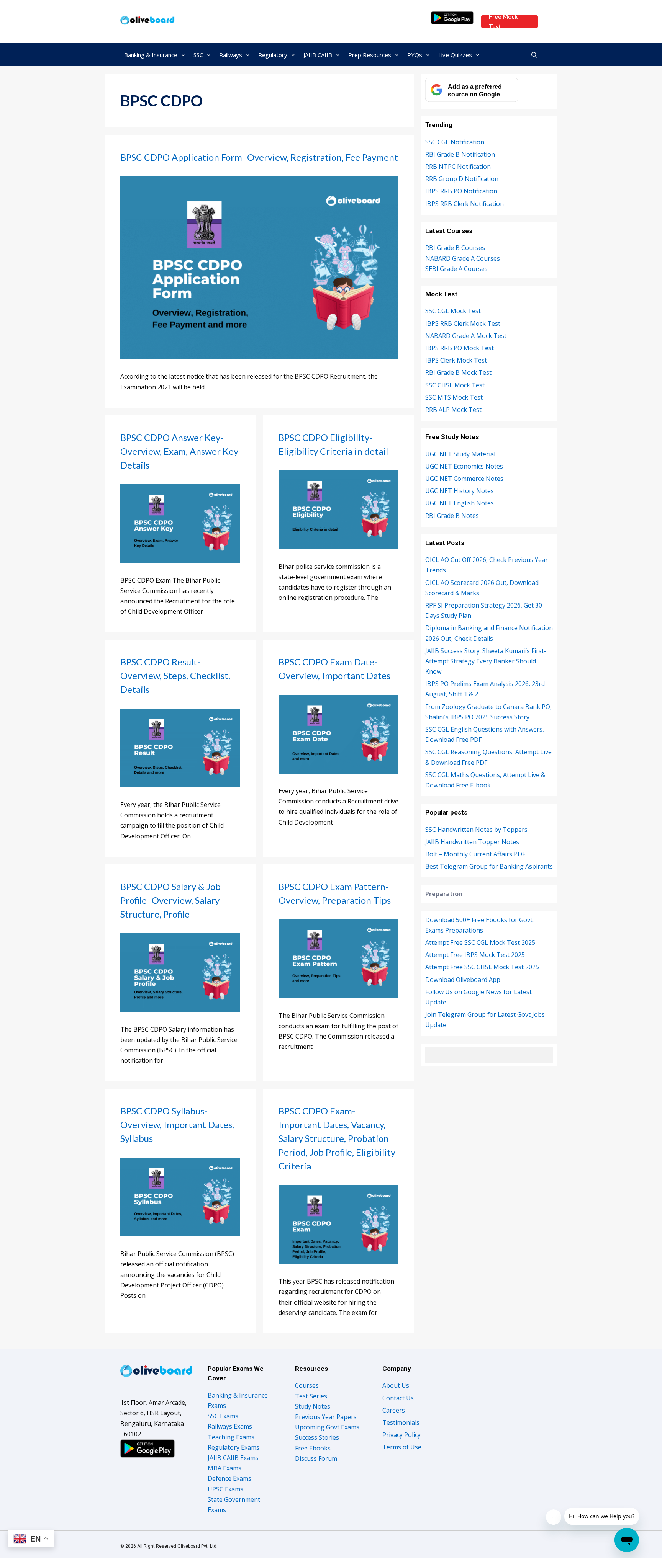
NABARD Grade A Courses (462, 258)
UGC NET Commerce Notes (464, 478)
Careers (393, 1410)
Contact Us (398, 1398)
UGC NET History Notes (459, 491)
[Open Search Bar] (534, 54)
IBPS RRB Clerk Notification (464, 203)
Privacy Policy (401, 1435)
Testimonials (400, 1422)
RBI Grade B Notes (452, 515)
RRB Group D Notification (461, 179)
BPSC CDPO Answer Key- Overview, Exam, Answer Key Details (179, 451)
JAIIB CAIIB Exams (233, 1457)
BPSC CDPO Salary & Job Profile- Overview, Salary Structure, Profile (170, 900)
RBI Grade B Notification (460, 154)
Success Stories (317, 1437)
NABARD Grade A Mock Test (465, 336)
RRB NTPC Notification (458, 166)
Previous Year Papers (326, 1417)
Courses (307, 1385)
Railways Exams (230, 1426)
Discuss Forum (316, 1458)
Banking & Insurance (150, 55)
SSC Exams (223, 1416)
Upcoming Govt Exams (327, 1427)
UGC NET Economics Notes (464, 466)
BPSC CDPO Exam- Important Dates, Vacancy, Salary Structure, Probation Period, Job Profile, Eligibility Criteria (337, 1138)
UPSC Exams (225, 1489)
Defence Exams (229, 1478)
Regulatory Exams (233, 1447)
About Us (395, 1385)
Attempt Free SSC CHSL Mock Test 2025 (482, 967)
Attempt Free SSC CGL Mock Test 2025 (480, 942)
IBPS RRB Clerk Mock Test (462, 323)
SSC (198, 55)
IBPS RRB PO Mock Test (459, 348)
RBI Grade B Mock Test (458, 372)
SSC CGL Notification (454, 142)
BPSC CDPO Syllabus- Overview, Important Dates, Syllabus (177, 1124)
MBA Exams (224, 1468)
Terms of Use (401, 1447)
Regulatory (272, 55)
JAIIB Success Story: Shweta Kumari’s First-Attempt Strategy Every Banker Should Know (485, 661)
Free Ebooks (313, 1448)
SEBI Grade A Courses (456, 269)
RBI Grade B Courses (455, 247)
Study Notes (312, 1406)
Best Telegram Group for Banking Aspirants (489, 866)
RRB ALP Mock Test (453, 409)
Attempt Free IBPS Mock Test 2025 (475, 954)
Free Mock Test (503, 21)
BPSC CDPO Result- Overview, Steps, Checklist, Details (175, 675)
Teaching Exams (231, 1437)
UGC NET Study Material (460, 454)
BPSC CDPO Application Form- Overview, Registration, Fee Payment (259, 157)
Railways (230, 55)
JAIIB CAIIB (317, 55)
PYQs (414, 55)
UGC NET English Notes (459, 503)
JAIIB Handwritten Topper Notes (472, 842)
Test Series (311, 1396)
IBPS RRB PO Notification (461, 191)
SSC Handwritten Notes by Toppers (476, 829)
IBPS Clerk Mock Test (456, 360)
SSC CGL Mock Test (453, 311)
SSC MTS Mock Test (454, 397)
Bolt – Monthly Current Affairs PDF (475, 854)
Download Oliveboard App (462, 979)
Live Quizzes (455, 55)
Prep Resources (369, 55)
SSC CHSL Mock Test (455, 385)
